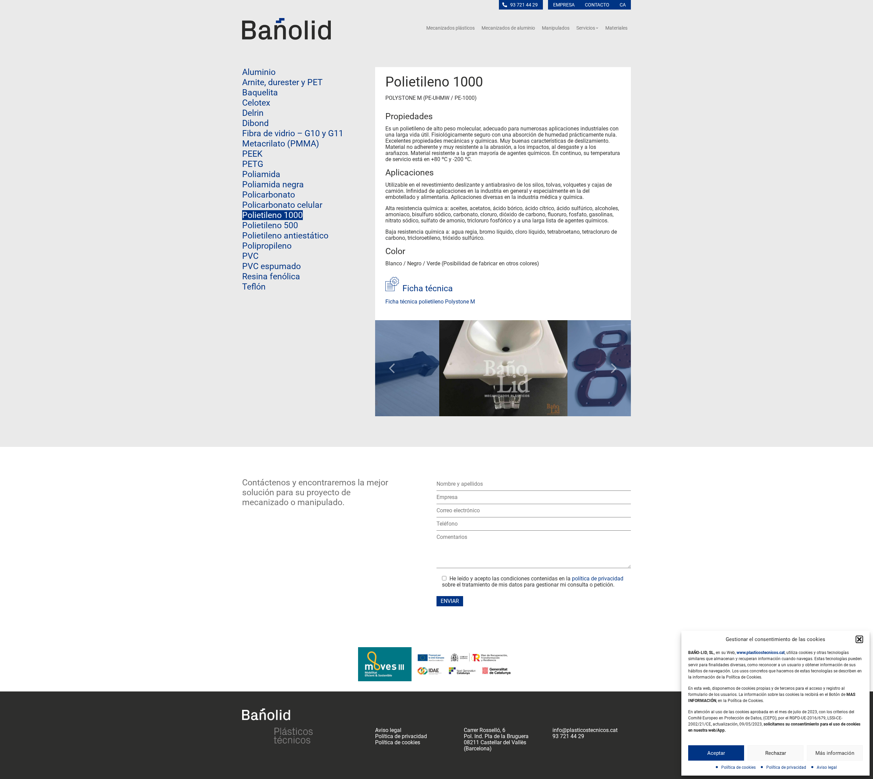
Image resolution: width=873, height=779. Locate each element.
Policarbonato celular (282, 205)
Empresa (564, 4)
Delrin (253, 113)
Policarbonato (268, 195)
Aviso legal (827, 767)
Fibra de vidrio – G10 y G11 (292, 133)
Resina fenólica (271, 276)
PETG (252, 164)
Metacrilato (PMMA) (280, 144)
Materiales (616, 28)
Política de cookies (738, 767)
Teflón (254, 287)
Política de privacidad (786, 767)
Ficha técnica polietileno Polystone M (430, 301)
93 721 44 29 (524, 4)
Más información (834, 753)
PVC (250, 256)
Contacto (597, 4)
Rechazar (775, 753)
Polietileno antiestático (285, 235)
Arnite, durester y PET (282, 82)
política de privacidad (597, 578)
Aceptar (716, 753)
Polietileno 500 (270, 225)
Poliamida (261, 174)
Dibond (255, 123)
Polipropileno (267, 246)
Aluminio (259, 72)
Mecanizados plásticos (450, 28)
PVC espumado (271, 266)
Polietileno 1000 (272, 215)
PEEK (252, 154)
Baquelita (260, 92)
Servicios (585, 28)
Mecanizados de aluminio (508, 28)
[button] (859, 639)
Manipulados (555, 28)
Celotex (256, 103)
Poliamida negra (273, 184)
